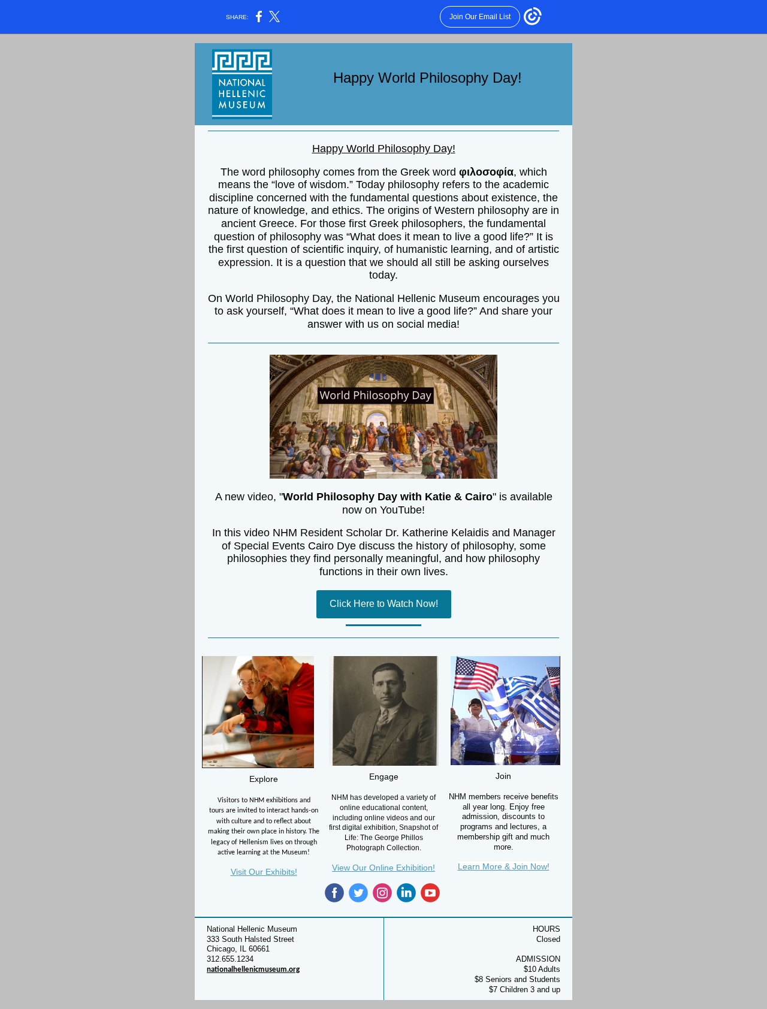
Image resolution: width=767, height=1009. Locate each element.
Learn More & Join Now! (503, 866)
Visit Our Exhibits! (264, 872)
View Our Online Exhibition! (383, 867)
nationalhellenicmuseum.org (253, 970)
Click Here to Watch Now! (384, 604)
